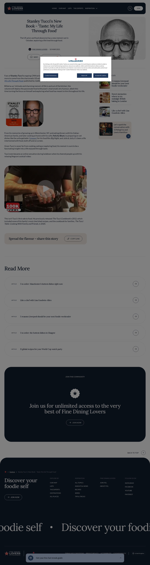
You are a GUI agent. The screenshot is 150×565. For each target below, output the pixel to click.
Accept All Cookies (100, 75)
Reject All (84, 75)
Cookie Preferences (51, 75)
